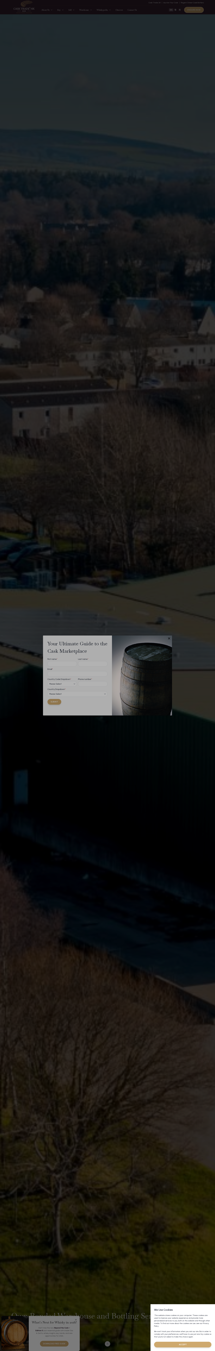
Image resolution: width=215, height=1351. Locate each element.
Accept (183, 1344)
